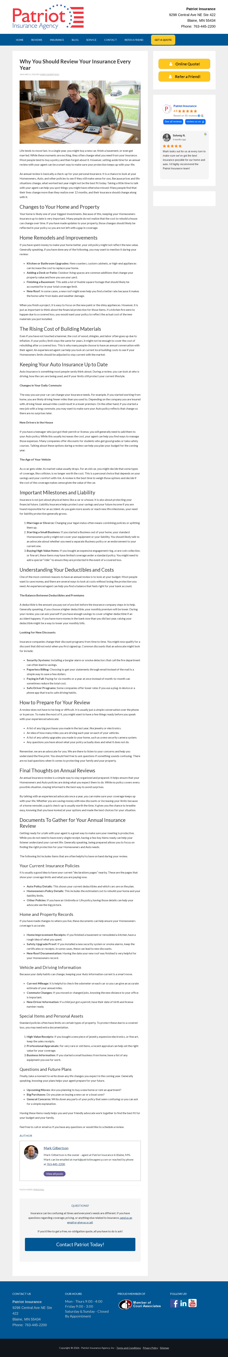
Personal (38, 1189)
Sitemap (164, 1347)
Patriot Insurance (185, 106)
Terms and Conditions (128, 1347)
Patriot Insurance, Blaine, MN (48, 17)
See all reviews (173, 121)
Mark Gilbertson (56, 1148)
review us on (194, 121)
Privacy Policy (150, 1347)
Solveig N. (179, 135)
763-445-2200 (56, 1164)
